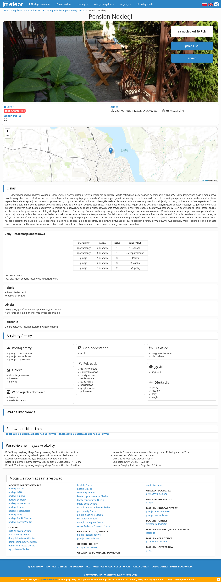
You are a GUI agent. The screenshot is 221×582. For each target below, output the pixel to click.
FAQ (88, 566)
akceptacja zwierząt (87, 547)
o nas (126, 566)
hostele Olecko (85, 485)
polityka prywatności (107, 566)
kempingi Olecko (86, 492)
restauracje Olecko (87, 518)
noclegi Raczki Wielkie (20, 521)
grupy (149, 502)
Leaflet (205, 180)
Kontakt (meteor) (56, 566)
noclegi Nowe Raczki (19, 503)
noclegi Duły (15, 514)
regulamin (76, 566)
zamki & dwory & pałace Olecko (94, 526)
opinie (192, 58)
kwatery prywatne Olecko (90, 499)
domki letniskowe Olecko (21, 545)
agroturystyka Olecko (19, 530)
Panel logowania (181, 566)
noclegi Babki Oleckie (20, 518)
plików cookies (49, 579)
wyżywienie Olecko (18, 549)
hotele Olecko (84, 488)
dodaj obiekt (160, 566)
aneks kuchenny (155, 485)
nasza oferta (141, 566)
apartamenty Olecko (19, 534)
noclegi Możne (16, 488)
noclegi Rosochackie (19, 510)
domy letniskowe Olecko (21, 538)
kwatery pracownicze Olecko (92, 496)
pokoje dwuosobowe (88, 538)
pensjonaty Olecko (87, 511)
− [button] (7, 136)
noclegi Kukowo (16, 495)
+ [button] (7, 131)
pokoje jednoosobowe (89, 534)
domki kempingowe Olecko (23, 541)
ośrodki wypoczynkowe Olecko (93, 507)
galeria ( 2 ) (192, 46)
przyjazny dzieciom (156, 493)
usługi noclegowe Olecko (90, 522)
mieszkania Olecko (87, 503)
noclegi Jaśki (15, 492)
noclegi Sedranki (17, 499)
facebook (36, 566)
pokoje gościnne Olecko (90, 514)
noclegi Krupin (16, 507)
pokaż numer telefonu (15, 110)
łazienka (150, 532)
